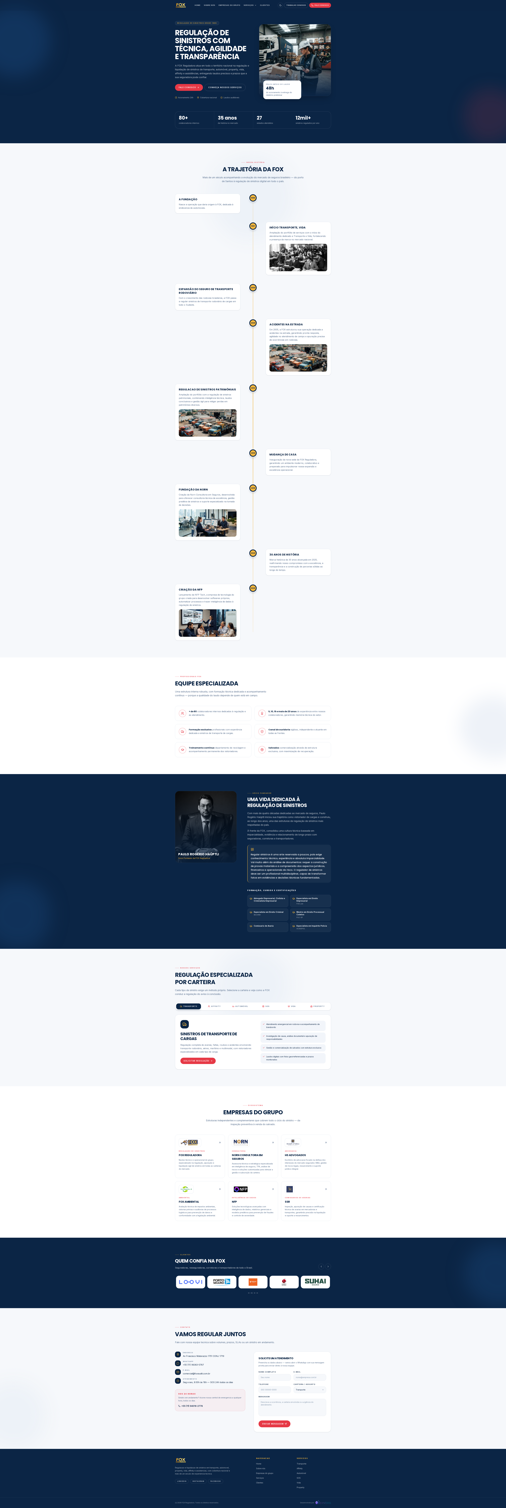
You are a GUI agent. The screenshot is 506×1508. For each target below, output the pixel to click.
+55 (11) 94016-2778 (192, 1406)
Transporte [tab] (190, 1006)
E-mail (297, 1372)
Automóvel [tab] (241, 1006)
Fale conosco (322, 5)
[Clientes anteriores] (321, 1266)
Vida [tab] (293, 1006)
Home (197, 5)
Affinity (300, 1468)
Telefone (264, 1384)
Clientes (265, 5)
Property (300, 1487)
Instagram (198, 1481)
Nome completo (267, 1372)
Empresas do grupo (229, 5)
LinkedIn (181, 1481)
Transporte (301, 1464)
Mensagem (264, 1397)
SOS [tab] (267, 1006)
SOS (299, 1478)
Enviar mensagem (273, 1424)
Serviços (249, 5)
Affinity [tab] (216, 1006)
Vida (299, 1483)
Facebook (215, 1481)
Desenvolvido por (307, 1503)
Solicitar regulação (196, 1061)
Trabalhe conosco (296, 5)
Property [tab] (318, 1006)
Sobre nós (209, 5)
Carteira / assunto (304, 1384)
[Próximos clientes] (328, 1266)
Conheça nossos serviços (225, 87)
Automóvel (301, 1473)
